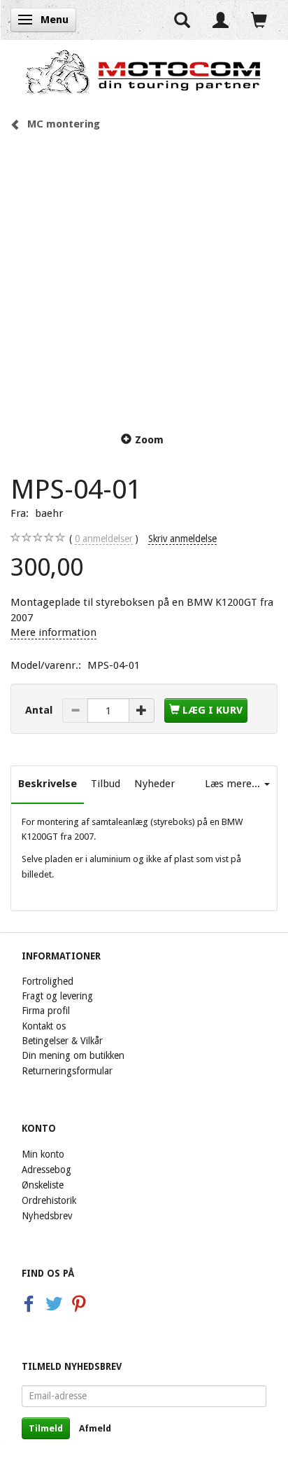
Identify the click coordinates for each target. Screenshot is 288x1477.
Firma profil (46, 1010)
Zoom (149, 440)
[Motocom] (144, 71)
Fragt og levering (57, 995)
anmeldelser (104, 538)
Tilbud (105, 783)
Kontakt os (44, 1026)
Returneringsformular (67, 1070)
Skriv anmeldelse (182, 538)
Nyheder (154, 783)
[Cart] (259, 20)
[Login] (220, 20)
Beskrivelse (47, 783)
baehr (49, 513)
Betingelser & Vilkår (62, 1040)
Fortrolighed (47, 981)
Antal (40, 710)
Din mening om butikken (73, 1055)
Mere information (53, 632)
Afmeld (95, 1428)
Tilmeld (46, 1428)
